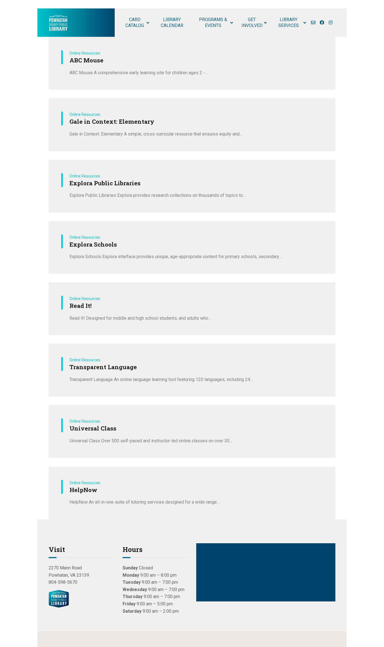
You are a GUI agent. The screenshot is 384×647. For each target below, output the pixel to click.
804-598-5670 (63, 582)
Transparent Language (103, 367)
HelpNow (83, 490)
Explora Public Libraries (105, 183)
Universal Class (92, 428)
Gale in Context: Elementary (111, 121)
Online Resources (84, 53)
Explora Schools (93, 244)
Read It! (80, 306)
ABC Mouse (86, 60)
